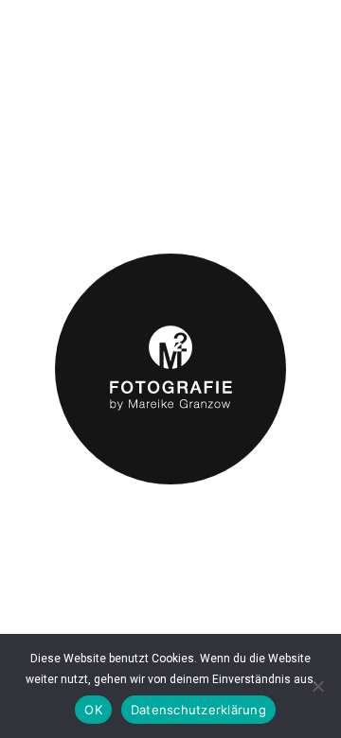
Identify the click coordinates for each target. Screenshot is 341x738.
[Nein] (317, 685)
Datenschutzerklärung (198, 709)
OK (93, 709)
